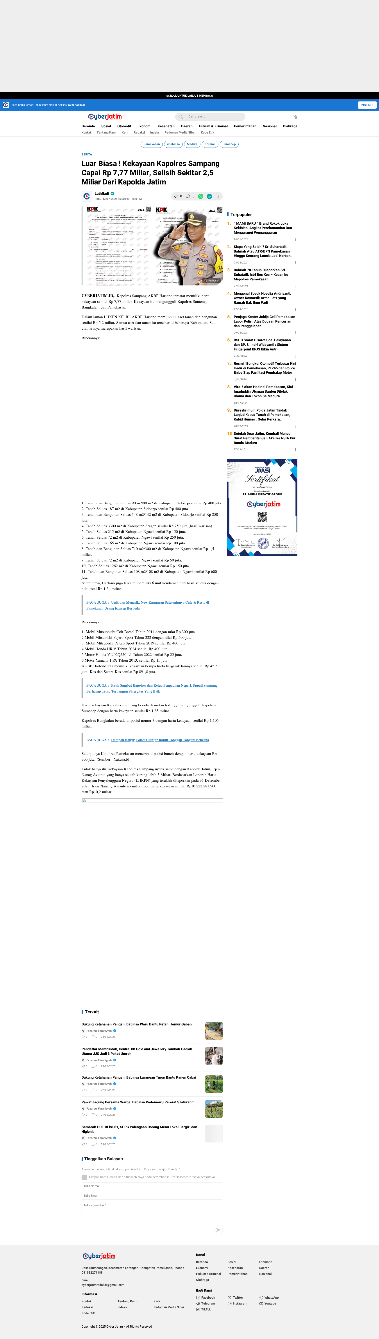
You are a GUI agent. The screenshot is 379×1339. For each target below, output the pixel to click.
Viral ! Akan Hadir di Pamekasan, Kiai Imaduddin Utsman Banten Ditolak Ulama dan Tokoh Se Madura (263, 391)
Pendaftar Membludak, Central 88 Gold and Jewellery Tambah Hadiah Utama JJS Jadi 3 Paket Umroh (137, 1051)
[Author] (87, 196)
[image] (214, 1031)
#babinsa (173, 144)
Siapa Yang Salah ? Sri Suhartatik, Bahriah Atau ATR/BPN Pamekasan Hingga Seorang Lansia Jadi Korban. (263, 251)
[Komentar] (188, 196)
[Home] (294, 116)
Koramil (210, 144)
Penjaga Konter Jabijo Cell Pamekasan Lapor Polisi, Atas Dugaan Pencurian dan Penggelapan (264, 321)
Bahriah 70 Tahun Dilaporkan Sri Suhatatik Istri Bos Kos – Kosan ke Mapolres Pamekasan (261, 275)
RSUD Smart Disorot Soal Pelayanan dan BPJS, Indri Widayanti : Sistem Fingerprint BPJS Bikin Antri (262, 345)
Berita (87, 154)
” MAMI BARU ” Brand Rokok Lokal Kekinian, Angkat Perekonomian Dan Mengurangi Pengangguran (263, 228)
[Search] (180, 117)
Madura (192, 144)
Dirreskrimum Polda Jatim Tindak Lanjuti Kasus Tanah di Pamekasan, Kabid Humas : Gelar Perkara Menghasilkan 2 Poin (262, 415)
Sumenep (229, 144)
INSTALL (367, 105)
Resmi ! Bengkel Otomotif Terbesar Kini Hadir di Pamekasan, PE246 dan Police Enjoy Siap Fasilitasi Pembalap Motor (265, 368)
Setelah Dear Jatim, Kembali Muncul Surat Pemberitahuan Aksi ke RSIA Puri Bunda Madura (265, 438)
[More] (218, 196)
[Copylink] (209, 196)
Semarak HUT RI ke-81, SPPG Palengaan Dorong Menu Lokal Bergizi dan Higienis (139, 1129)
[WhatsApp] (200, 196)
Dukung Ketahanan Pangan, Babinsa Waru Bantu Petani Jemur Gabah (137, 1024)
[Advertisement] (152, 375)
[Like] (175, 196)
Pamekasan (151, 144)
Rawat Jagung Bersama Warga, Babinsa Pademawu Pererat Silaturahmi (138, 1102)
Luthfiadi (102, 193)
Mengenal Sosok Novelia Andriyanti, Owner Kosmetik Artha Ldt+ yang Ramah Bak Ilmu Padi (262, 298)
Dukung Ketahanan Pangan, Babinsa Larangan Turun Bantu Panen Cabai (139, 1077)
